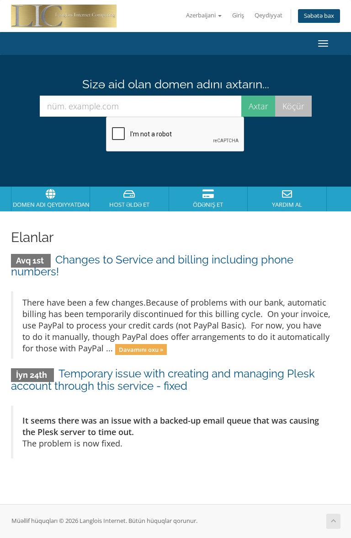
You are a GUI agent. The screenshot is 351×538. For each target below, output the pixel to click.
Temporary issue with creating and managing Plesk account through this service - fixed (163, 379)
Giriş (238, 15)
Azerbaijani (201, 15)
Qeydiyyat (268, 15)
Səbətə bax (319, 16)
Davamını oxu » (141, 349)
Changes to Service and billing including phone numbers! (152, 265)
